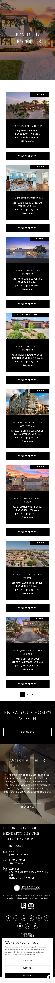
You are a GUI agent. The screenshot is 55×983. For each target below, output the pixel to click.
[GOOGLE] (27, 926)
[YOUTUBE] (20, 926)
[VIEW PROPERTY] (28, 154)
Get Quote (27, 732)
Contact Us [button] (27, 807)
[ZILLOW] (35, 926)
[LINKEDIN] (23, 918)
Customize (27, 968)
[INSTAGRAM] (16, 918)
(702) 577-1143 (16, 863)
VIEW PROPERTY (27, 156)
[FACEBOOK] (8, 918)
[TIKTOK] (31, 918)
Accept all (28, 975)
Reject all (27, 961)
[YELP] (39, 918)
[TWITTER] (46, 918)
